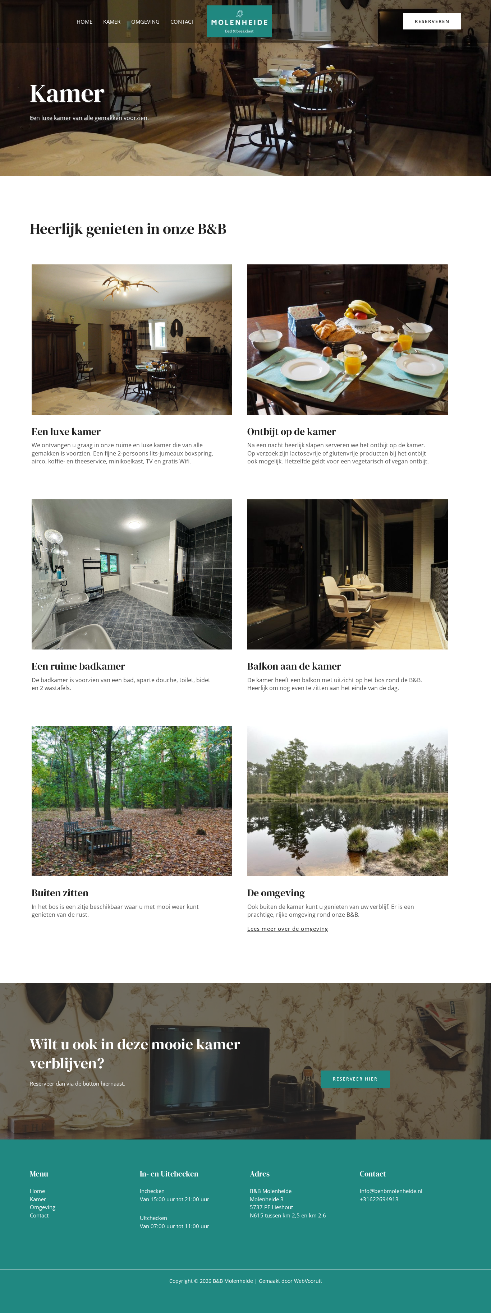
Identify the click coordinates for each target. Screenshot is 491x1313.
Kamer (38, 1199)
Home (37, 1190)
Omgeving (42, 1207)
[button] (432, 21)
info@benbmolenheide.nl (391, 1190)
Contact (39, 1215)
